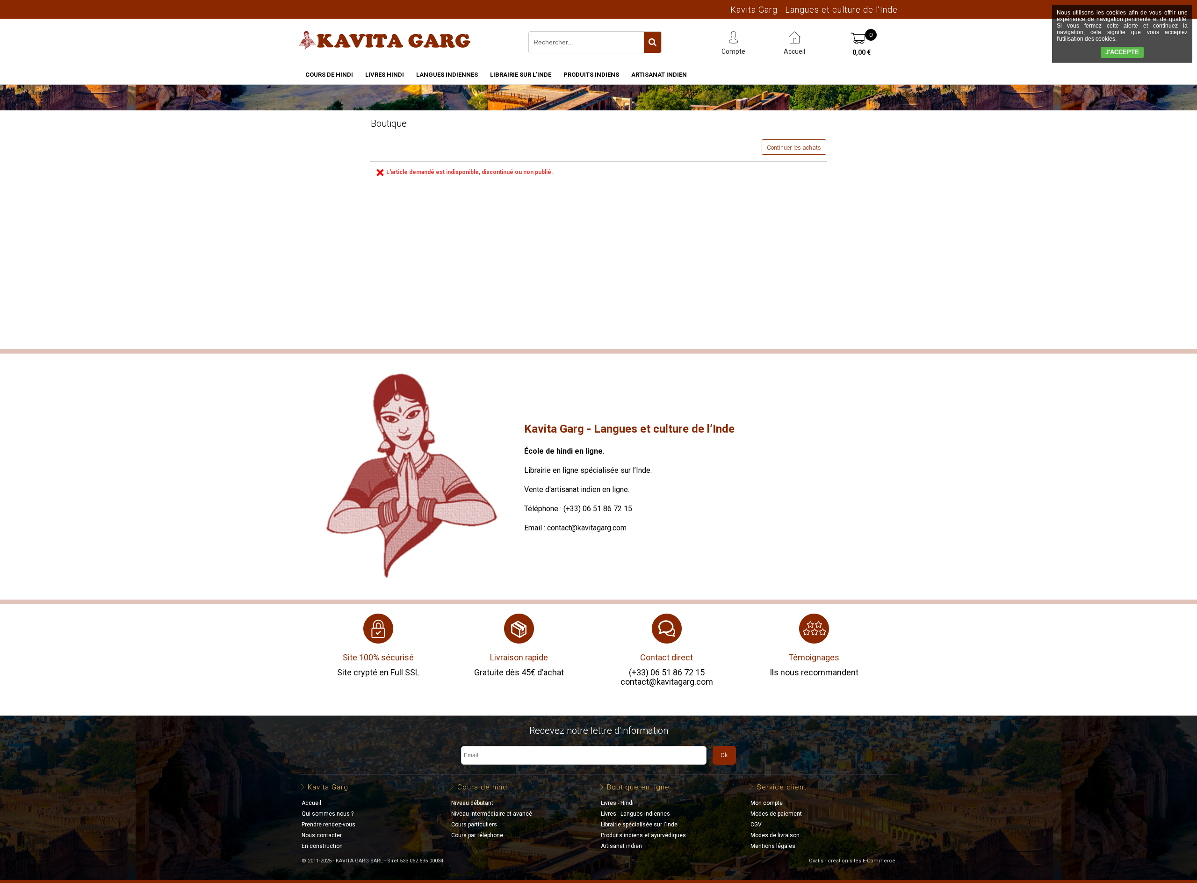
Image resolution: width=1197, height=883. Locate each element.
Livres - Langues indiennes (635, 814)
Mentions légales (772, 846)
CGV (756, 824)
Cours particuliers (474, 824)
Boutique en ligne (638, 787)
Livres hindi (384, 74)
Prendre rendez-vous (328, 824)
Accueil (311, 803)
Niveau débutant (472, 803)
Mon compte (766, 803)
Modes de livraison (775, 835)
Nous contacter (322, 835)
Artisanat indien (659, 74)
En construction (322, 846)
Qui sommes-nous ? (327, 814)
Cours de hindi (329, 74)
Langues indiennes (447, 74)
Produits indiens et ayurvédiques (643, 835)
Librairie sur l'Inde (520, 74)
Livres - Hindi (617, 803)
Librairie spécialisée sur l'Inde (639, 824)
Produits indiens (591, 74)
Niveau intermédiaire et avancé (491, 814)
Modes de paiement (776, 814)
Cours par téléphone (477, 835)
